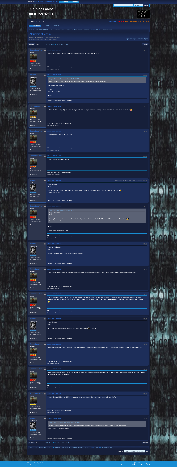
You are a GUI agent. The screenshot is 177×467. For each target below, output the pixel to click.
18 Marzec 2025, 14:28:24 (54, 106)
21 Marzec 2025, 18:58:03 (54, 418)
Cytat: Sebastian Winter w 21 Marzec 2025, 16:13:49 (64, 422)
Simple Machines (41, 463)
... (44, 44)
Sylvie (97, 30)
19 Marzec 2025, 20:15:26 (54, 243)
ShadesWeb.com (41, 465)
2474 (46, 44)
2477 (58, 44)
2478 (62, 44)
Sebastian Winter (36, 50)
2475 (50, 44)
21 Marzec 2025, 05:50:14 (54, 369)
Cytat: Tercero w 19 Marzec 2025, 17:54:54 (62, 210)
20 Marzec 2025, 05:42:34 (54, 269)
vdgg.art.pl (120, 21)
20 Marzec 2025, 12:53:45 (54, 294)
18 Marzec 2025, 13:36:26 (54, 50)
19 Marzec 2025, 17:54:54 (54, 180)
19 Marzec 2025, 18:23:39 (54, 206)
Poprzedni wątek (131, 39)
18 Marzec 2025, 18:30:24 (54, 131)
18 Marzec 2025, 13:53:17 (54, 74)
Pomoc (132, 463)
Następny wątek (143, 39)
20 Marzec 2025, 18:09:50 (54, 344)
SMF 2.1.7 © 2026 (31, 463)
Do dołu (31, 44)
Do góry (31, 443)
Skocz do (120, 451)
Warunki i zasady (139, 463)
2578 (67, 44)
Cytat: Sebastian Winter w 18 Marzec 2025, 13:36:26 (64, 79)
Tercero (33, 75)
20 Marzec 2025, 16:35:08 (54, 318)
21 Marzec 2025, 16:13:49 (54, 393)
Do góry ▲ (147, 463)
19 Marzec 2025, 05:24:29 (54, 155)
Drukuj (145, 44)
